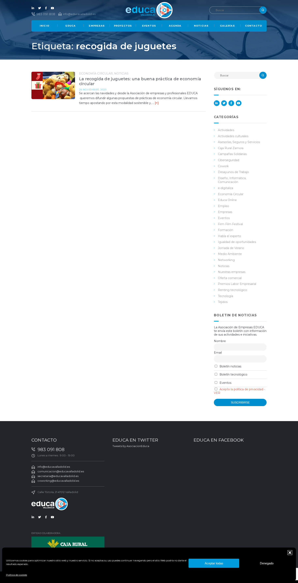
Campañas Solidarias (232, 154)
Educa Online (227, 200)
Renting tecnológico (232, 290)
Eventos (149, 25)
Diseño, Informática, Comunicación (232, 180)
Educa (70, 25)
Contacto (253, 25)
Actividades (226, 130)
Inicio (44, 25)
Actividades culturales (233, 136)
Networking (226, 260)
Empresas (97, 25)
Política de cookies (16, 574)
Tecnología (225, 296)
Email (218, 352)
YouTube (52, 8)
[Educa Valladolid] (149, 9)
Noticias (201, 25)
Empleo (223, 206)
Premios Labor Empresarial (237, 284)
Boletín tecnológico (233, 374)
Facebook (46, 8)
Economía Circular (96, 73)
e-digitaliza (225, 188)
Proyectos (123, 25)
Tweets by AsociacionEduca (131, 446)
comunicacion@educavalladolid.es (61, 471)
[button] (290, 553)
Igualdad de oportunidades (237, 242)
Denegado (266, 563)
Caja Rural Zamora (230, 148)
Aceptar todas (214, 563)
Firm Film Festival (230, 224)
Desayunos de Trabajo (233, 172)
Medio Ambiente (230, 254)
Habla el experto (229, 236)
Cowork (223, 166)
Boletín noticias (230, 366)
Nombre (220, 341)
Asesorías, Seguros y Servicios (239, 142)
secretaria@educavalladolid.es (58, 476)
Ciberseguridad (228, 160)
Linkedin (33, 8)
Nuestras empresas (231, 272)
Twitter (39, 8)
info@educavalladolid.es (79, 14)
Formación (225, 230)
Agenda (175, 25)
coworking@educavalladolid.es (58, 480)
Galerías (227, 25)
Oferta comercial (230, 278)
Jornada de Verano (231, 248)
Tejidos (222, 302)
